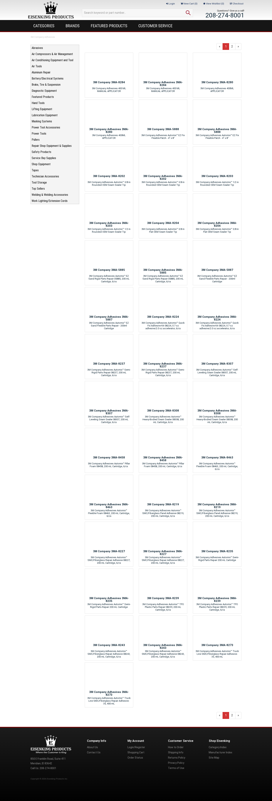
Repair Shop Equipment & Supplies (52, 146)
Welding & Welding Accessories (50, 194)
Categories (43, 25)
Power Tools (39, 133)
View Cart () (190, 3)
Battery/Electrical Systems (47, 78)
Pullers (36, 139)
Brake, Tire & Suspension (46, 84)
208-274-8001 (224, 15)
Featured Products (109, 25)
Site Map (214, 757)
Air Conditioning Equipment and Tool (52, 60)
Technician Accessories (45, 176)
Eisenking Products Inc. (57, 779)
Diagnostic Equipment (44, 91)
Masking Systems (42, 121)
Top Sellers (38, 188)
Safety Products (41, 152)
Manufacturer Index (220, 752)
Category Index (217, 747)
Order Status (135, 757)
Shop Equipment (41, 164)
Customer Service (155, 25)
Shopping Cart (135, 752)
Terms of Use (176, 768)
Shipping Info (175, 752)
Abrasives (37, 48)
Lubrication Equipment (45, 115)
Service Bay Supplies (44, 158)
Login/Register (136, 747)
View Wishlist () (214, 3)
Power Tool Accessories (46, 127)
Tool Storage (39, 182)
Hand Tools (38, 103)
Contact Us (93, 752)
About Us (92, 747)
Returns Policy (176, 757)
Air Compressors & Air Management (52, 54)
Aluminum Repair (41, 72)
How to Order (176, 747)
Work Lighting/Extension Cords (50, 201)
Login (171, 3)
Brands (73, 25)
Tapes (35, 170)
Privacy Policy (176, 762)
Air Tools (37, 66)
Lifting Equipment (42, 109)
